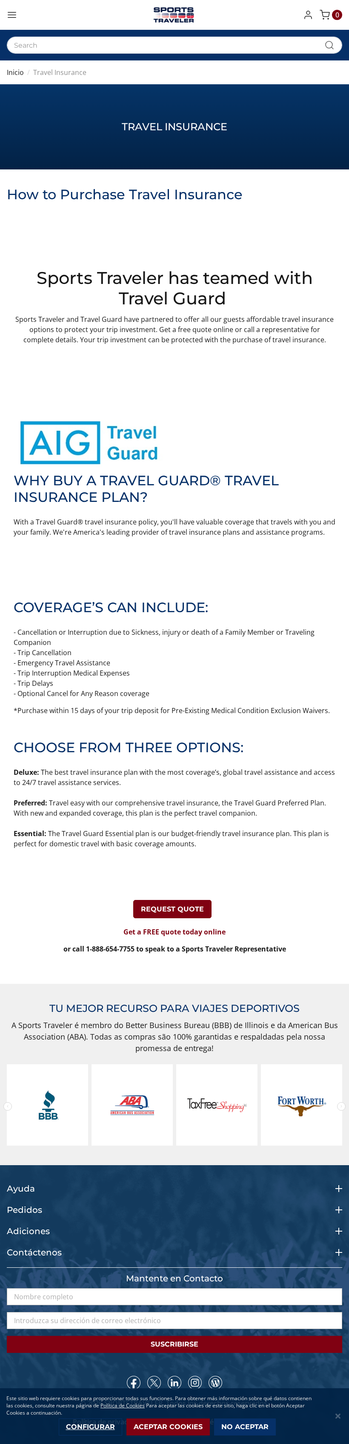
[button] (310, 15)
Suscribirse (174, 1344)
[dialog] (174, 1416)
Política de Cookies (122, 1405)
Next (341, 1106)
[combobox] (174, 45)
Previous (7, 1106)
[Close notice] (338, 1416)
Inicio (15, 72)
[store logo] (174, 15)
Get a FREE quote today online (174, 932)
